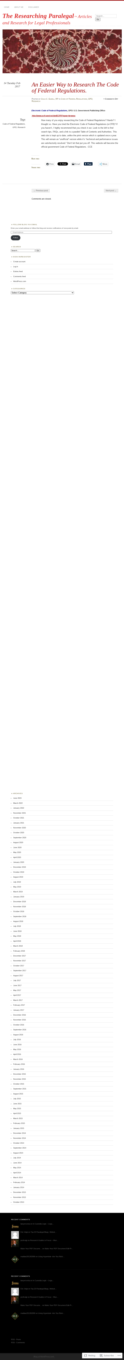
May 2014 (17, 1168)
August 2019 (18, 877)
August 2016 (18, 1035)
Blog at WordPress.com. (44, 1356)
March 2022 (18, 803)
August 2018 (18, 921)
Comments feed (19, 276)
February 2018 (19, 951)
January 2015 (18, 1128)
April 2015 (17, 1113)
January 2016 (18, 1069)
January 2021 (18, 823)
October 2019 (18, 872)
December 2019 (19, 867)
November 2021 (19, 813)
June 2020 (17, 847)
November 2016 (19, 1020)
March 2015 (18, 1118)
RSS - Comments (18, 1342)
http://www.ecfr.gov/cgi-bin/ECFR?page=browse (53, 116)
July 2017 (17, 980)
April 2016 (17, 1054)
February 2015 (19, 1123)
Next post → (111, 190)
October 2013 (18, 1202)
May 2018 (17, 936)
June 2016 (17, 1045)
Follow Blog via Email (25, 224)
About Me (18, 7)
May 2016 (17, 1049)
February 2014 (19, 1182)
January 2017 (18, 1010)
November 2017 (19, 961)
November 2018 (19, 907)
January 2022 (18, 808)
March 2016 (18, 1059)
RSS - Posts (16, 1339)
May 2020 (17, 852)
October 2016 (18, 1025)
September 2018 (19, 916)
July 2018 (17, 926)
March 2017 (18, 1000)
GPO (90, 99)
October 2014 (18, 1143)
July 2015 (17, 1099)
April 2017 (17, 995)
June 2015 (17, 1104)
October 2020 (18, 833)
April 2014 (17, 1173)
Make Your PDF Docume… (31, 1249)
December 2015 (19, 1074)
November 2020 (19, 828)
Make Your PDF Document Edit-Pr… (59, 1249)
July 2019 (17, 882)
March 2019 (18, 892)
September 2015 (19, 1089)
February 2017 (19, 1005)
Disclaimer (33, 7)
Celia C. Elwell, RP (49, 99)
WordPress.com (19, 281)
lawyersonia (25, 1224)
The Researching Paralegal (38, 15)
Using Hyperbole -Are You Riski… (51, 1256)
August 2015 (18, 1094)
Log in (15, 267)
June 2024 (17, 798)
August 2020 (18, 842)
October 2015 (18, 1084)
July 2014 (17, 1158)
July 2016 (17, 1039)
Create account (19, 262)
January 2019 (18, 897)
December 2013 (19, 1192)
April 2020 (17, 857)
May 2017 (17, 990)
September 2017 (19, 970)
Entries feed (18, 271)
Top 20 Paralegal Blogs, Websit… (44, 1232)
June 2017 (17, 985)
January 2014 (18, 1187)
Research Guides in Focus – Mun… (44, 1240)
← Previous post (40, 190)
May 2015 (17, 1108)
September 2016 (19, 1030)
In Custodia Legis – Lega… (43, 1224)
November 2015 (19, 1079)
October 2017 (18, 966)
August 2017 (18, 976)
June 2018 (17, 931)
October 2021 (18, 818)
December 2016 (19, 1015)
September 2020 (19, 838)
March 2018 (18, 946)
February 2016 (19, 1064)
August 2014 (18, 1153)
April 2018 (17, 941)
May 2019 (17, 887)
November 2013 (19, 1197)
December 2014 (19, 1133)
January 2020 (18, 862)
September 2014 (19, 1148)
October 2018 (18, 911)
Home (6, 7)
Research (36, 101)
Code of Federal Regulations (74, 99)
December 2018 (19, 902)
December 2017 (19, 956)
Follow (15, 238)
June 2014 (17, 1163)
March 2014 (18, 1177)
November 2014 (19, 1138)
